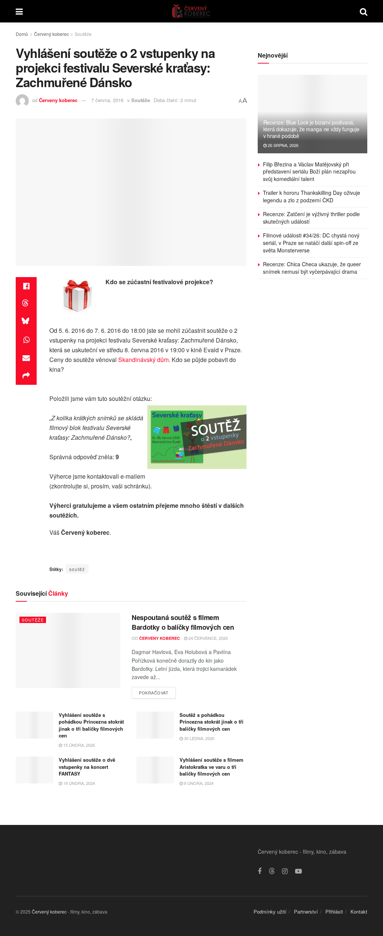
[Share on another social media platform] (26, 376)
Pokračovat (157, 691)
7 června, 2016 (107, 100)
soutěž (77, 569)
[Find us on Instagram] (285, 871)
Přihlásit (334, 911)
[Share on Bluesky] (26, 322)
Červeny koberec (58, 100)
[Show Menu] (19, 11)
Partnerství (306, 911)
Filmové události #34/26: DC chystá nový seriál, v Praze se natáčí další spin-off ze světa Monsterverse (311, 242)
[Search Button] (363, 11)
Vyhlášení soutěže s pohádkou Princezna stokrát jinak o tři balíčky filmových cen (91, 725)
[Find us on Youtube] (298, 871)
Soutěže (83, 34)
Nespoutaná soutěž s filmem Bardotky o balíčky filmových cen (183, 622)
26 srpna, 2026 (282, 145)
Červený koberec (51, 34)
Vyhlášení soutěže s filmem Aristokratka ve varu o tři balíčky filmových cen (211, 766)
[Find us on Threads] (272, 871)
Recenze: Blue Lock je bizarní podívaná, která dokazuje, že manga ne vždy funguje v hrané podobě (311, 129)
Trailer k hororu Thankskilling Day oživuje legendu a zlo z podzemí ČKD (311, 196)
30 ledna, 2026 (198, 738)
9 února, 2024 (198, 783)
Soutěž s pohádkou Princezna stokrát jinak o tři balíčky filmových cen (211, 721)
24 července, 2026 (207, 638)
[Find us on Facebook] (259, 871)
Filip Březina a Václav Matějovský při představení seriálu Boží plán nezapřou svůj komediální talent (309, 171)
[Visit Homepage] (191, 11)
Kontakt (358, 911)
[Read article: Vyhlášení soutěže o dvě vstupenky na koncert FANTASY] (34, 770)
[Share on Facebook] (26, 286)
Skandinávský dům (143, 359)
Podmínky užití (270, 911)
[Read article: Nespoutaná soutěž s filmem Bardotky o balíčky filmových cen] (68, 650)
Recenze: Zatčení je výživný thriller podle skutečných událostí (311, 217)
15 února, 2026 (78, 745)
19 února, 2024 (78, 783)
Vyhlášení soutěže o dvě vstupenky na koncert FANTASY (87, 766)
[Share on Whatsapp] (26, 340)
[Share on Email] (26, 358)
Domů (22, 34)
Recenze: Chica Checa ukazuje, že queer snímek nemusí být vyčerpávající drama (312, 267)
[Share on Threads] (26, 304)
